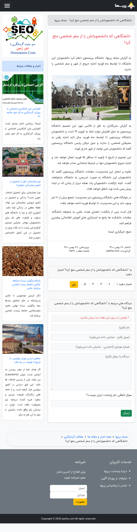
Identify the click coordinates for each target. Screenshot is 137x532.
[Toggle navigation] (7, 5)
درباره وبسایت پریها (115, 471)
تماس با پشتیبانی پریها (113, 485)
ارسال (126, 413)
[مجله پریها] (124, 5)
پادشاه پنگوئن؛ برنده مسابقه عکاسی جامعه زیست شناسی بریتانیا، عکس (26, 284)
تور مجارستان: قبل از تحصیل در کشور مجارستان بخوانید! (25, 183)
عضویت (80, 502)
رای (74, 284)
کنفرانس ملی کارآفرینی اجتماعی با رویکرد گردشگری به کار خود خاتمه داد (23, 112)
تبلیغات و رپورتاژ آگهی (114, 478)
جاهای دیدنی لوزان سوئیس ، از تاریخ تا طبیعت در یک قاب (24, 360)
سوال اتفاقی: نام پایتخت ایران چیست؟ (109, 395)
